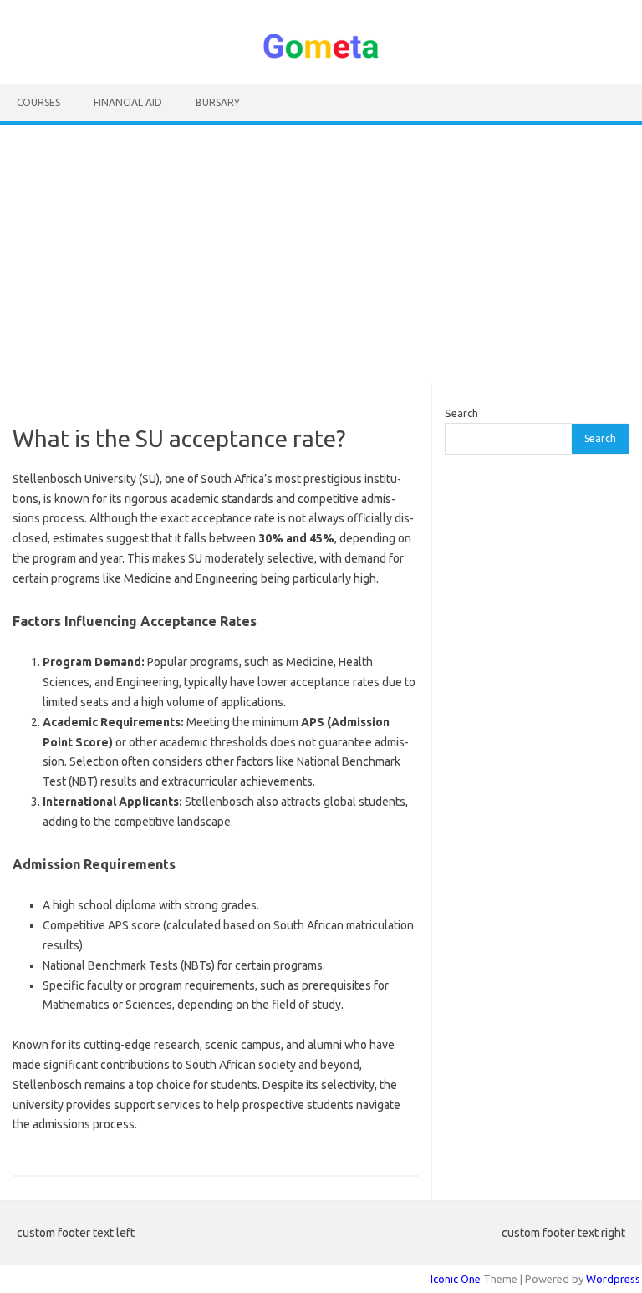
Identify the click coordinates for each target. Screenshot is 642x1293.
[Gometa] (321, 55)
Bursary (218, 102)
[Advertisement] (321, 254)
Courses (38, 102)
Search (461, 413)
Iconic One (456, 1279)
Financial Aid (128, 102)
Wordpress (613, 1279)
